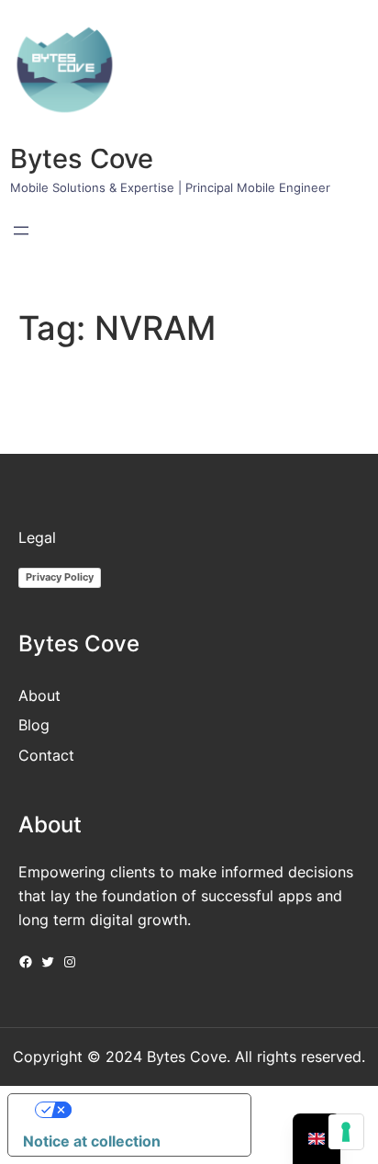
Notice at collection (92, 1141)
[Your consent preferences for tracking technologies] (345, 1131)
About (39, 695)
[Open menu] (21, 231)
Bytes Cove (81, 158)
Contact (46, 755)
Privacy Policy (60, 577)
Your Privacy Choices (148, 1110)
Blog (34, 725)
